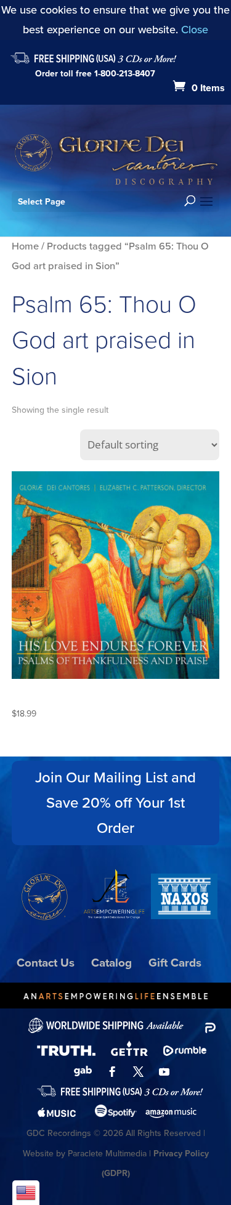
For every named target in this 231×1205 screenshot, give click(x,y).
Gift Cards (174, 963)
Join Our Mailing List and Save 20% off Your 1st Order (115, 802)
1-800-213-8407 (124, 73)
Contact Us (46, 963)
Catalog (111, 963)
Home (25, 246)
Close (194, 30)
